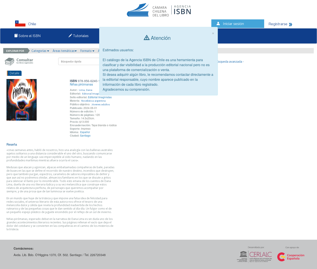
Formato (86, 51)
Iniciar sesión (233, 24)
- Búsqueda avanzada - (228, 61)
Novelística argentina (93, 100)
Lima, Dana (85, 90)
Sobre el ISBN (29, 36)
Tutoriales (80, 36)
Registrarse (277, 24)
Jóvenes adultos (100, 104)
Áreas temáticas (64, 51)
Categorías (39, 51)
